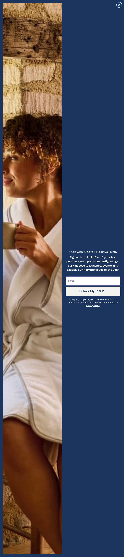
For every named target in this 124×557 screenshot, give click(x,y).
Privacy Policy (93, 305)
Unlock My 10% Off (93, 291)
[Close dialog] (119, 4)
